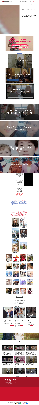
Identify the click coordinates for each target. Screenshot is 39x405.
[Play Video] (20, 62)
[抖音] (15, 403)
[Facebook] (27, 403)
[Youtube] (22, 403)
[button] (36, 1)
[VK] (26, 403)
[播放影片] (7, 347)
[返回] (2, 336)
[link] (8, 320)
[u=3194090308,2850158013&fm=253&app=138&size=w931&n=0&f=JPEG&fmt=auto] (23, 403)
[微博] (16, 403)
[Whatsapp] (20, 403)
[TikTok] (18, 403)
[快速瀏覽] (9, 257)
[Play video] (28, 179)
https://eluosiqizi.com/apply (19, 306)
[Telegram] (19, 403)
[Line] (24, 403)
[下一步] (36, 336)
